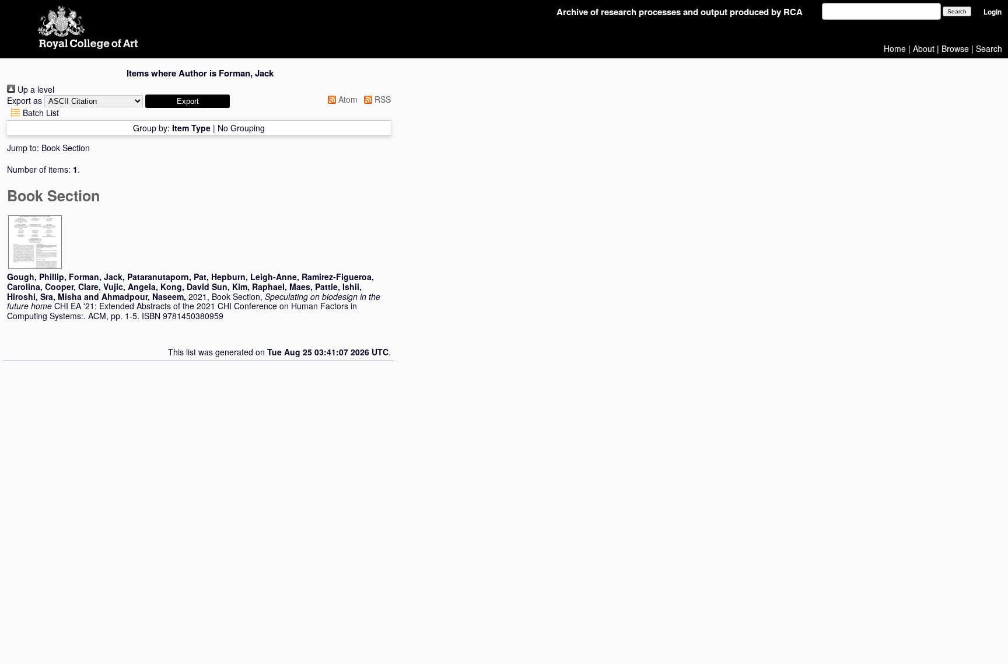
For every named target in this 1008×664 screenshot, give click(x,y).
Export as (24, 100)
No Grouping (241, 128)
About (924, 48)
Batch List (39, 112)
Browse (955, 48)
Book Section (65, 147)
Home (895, 48)
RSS (381, 99)
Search (989, 48)
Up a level (34, 89)
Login (993, 12)
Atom (347, 99)
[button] (187, 101)
